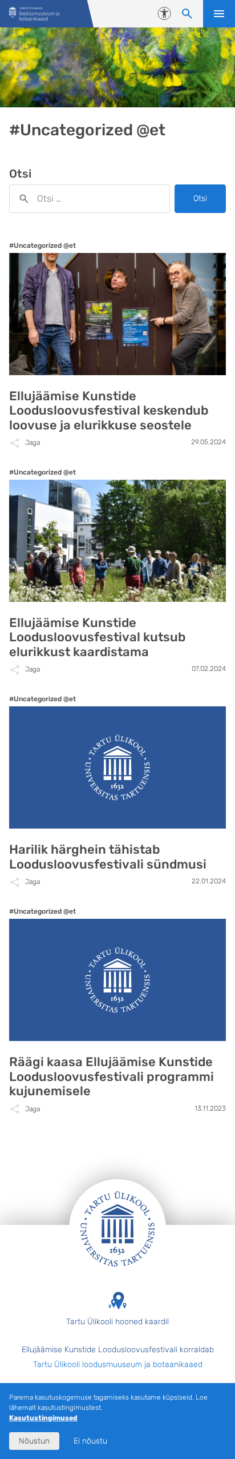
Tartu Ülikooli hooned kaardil (117, 1322)
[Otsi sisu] (187, 13)
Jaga (32, 443)
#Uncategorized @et (42, 246)
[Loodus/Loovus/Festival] (34, 14)
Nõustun (34, 1441)
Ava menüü (219, 13)
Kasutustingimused (43, 1418)
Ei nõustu (90, 1441)
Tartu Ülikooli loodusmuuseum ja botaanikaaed (117, 1364)
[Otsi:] (89, 198)
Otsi (200, 198)
